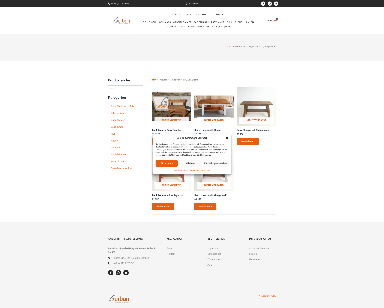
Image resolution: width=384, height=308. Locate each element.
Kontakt (218, 14)
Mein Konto (202, 14)
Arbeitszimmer (182, 22)
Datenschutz (194, 170)
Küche (238, 22)
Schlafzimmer (176, 26)
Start (178, 14)
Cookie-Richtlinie (181, 170)
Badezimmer (201, 22)
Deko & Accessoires (219, 26)
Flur (229, 22)
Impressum (205, 170)
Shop (189, 14)
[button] (226, 137)
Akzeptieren (167, 163)
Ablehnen (190, 163)
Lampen (249, 22)
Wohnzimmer (196, 26)
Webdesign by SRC (267, 296)
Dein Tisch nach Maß (157, 22)
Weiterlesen (247, 141)
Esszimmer (217, 22)
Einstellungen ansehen (215, 163)
